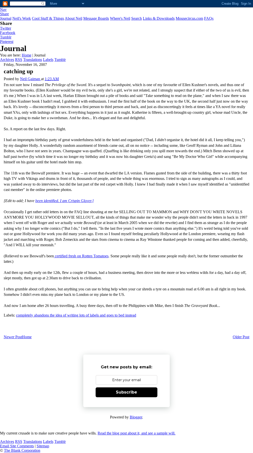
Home (26, 55)
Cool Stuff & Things (48, 18)
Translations (32, 59)
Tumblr (5, 37)
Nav (3, 9)
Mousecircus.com (189, 18)
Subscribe (126, 392)
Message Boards (96, 18)
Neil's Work (21, 18)
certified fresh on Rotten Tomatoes (81, 256)
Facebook (7, 33)
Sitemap (43, 446)
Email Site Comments (17, 446)
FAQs (208, 18)
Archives (7, 59)
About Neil (73, 18)
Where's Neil (120, 18)
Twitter (5, 28)
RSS (18, 59)
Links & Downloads (159, 18)
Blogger (136, 417)
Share (4, 14)
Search (136, 18)
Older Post (241, 337)
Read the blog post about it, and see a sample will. (136, 433)
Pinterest (6, 41)
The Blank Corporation (22, 450)
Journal (5, 18)
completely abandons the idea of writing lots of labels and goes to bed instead (76, 315)
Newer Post (13, 337)
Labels (48, 59)
